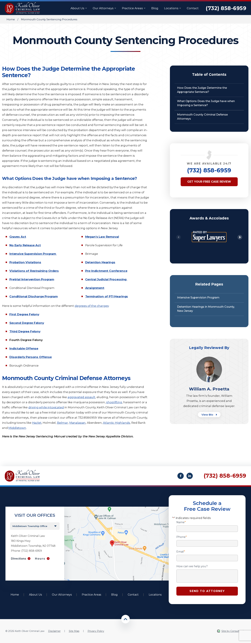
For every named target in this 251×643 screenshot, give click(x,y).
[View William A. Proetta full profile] (209, 358)
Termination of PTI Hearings (106, 296)
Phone (181, 537)
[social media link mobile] (180, 476)
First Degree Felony (24, 314)
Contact (193, 8)
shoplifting (114, 402)
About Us (78, 8)
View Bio (207, 414)
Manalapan (77, 422)
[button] (240, 237)
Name (181, 522)
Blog (154, 8)
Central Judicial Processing (106, 279)
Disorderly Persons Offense (30, 357)
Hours (40, 558)
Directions (18, 558)
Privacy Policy (96, 631)
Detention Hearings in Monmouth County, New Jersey (206, 308)
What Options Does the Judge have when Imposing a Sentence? (206, 103)
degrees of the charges (92, 306)
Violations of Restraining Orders (34, 271)
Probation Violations (25, 262)
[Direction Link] (116, 508)
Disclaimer (54, 631)
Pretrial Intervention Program (31, 279)
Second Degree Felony (26, 323)
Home (10, 19)
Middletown (17, 428)
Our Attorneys (103, 8)
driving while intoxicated (46, 407)
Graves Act (17, 236)
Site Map (74, 631)
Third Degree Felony (24, 331)
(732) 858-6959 (226, 8)
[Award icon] (209, 228)
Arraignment (94, 288)
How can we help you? (192, 566)
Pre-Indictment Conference (106, 271)
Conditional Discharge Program (33, 296)
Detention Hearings (100, 262)
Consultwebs (238, 631)
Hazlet (36, 422)
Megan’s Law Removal (102, 236)
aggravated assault (81, 397)
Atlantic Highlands (116, 422)
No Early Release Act (25, 245)
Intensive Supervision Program (33, 253)
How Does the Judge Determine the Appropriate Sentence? (202, 90)
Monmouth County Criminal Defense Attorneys (202, 116)
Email (180, 551)
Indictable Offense (23, 348)
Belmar (62, 422)
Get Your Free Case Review (209, 181)
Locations (171, 8)
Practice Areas (133, 8)
